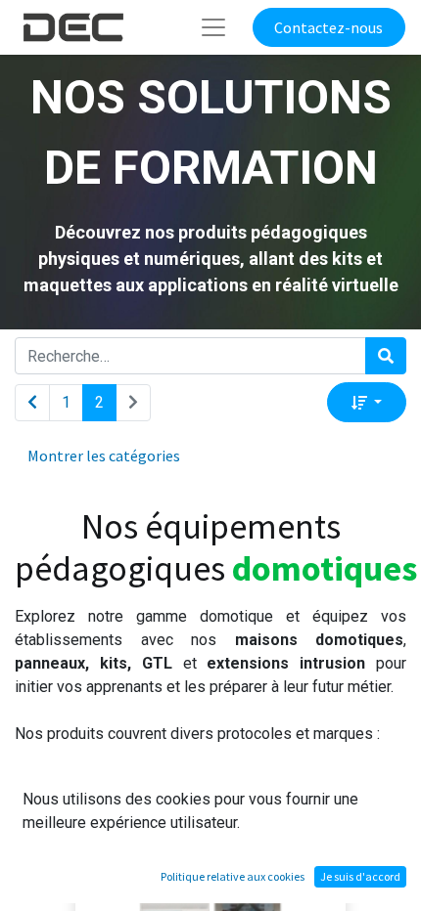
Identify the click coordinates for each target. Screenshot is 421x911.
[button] (366, 401)
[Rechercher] (385, 355)
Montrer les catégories (103, 455)
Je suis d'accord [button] (360, 876)
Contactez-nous (328, 27)
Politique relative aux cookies (232, 876)
